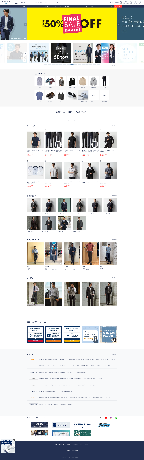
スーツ (39, 6)
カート (140, 3)
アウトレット (118, 6)
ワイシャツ (25, 6)
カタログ (56, 2)
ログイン (112, 2)
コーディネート (48, 2)
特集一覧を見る (113, 65)
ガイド (131, 3)
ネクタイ (32, 6)
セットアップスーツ (47, 6)
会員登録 (117, 2)
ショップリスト (126, 3)
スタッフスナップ (33, 2)
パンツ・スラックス (77, 6)
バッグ (99, 6)
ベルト (105, 6)
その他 (111, 6)
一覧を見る (114, 125)
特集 (41, 2)
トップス (86, 6)
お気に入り (136, 3)
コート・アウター (58, 6)
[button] (45, 64)
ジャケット (67, 6)
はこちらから (36, 417)
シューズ (93, 6)
